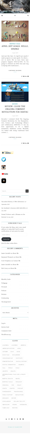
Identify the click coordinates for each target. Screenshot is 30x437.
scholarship (6, 401)
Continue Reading (15, 70)
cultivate (19, 358)
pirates (12, 388)
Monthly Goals (15, 43)
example (21, 364)
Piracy (19, 385)
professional (18, 391)
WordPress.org (6, 334)
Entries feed (5, 327)
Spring (14, 404)
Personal (4, 287)
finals (10, 368)
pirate (4, 388)
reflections (19, 395)
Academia (5, 345)
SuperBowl (23, 404)
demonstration (7, 361)
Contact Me (16, 261)
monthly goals (7, 382)
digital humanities (9, 364)
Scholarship (5, 298)
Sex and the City (19, 401)
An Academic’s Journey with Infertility (13, 208)
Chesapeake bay (7, 358)
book (18, 351)
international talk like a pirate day (13, 375)
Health (13, 371)
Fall (3, 368)
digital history (21, 361)
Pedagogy (4, 283)
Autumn (5, 351)
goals (17, 368)
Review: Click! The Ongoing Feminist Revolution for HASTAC (15, 109)
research (5, 398)
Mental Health (7, 378)
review (14, 398)
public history (7, 395)
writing (15, 408)
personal (5, 385)
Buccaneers (16, 355)
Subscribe (6, 239)
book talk (5, 355)
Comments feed (6, 331)
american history (8, 348)
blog (12, 351)
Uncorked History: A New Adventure (12, 201)
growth (5, 371)
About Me (16, 253)
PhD (13, 385)
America (23, 345)
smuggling (6, 404)
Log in (3, 323)
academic (15, 345)
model (18, 378)
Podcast (3, 290)
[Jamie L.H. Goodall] (15, 6)
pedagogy (19, 382)
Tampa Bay (5, 408)
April (19, 348)
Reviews (15, 104)
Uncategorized (6, 302)
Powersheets (6, 391)
